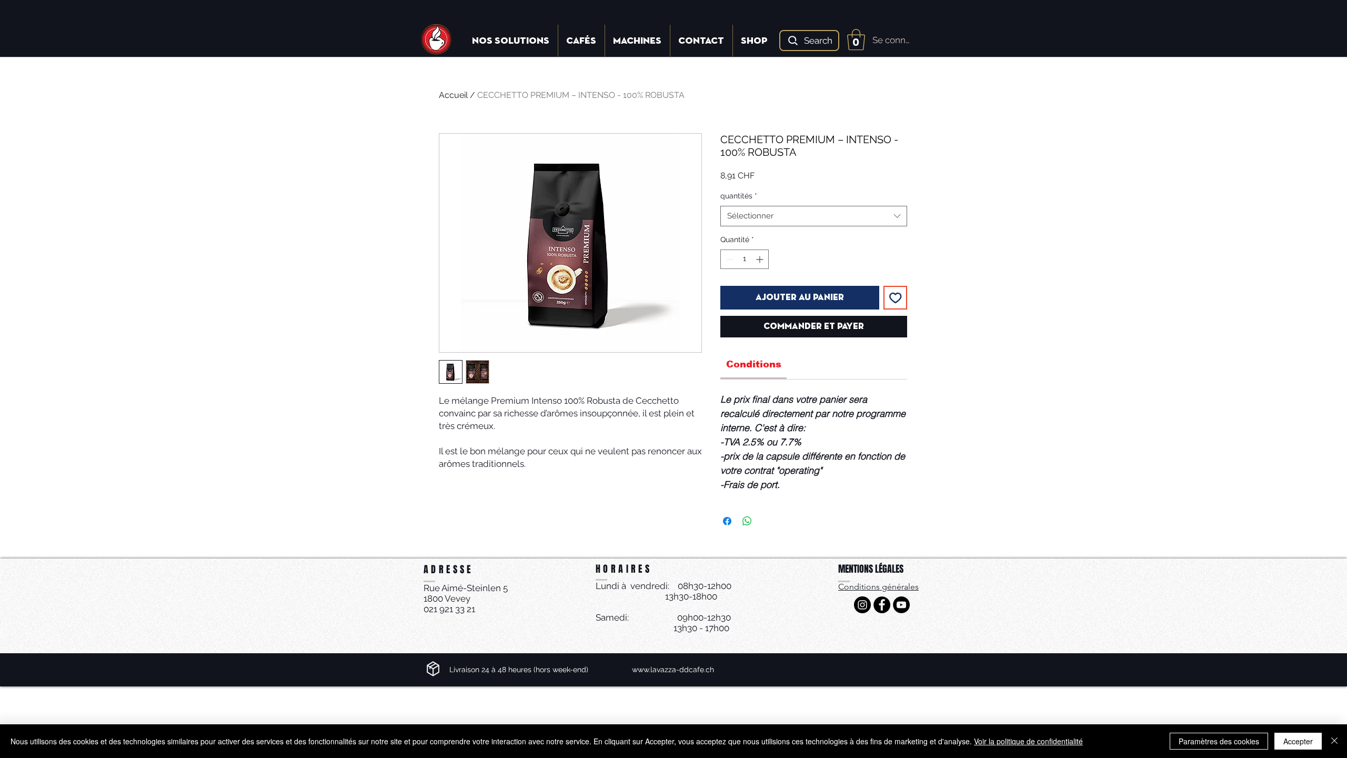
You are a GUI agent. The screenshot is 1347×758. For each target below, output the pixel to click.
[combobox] (813, 216)
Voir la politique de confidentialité (1028, 741)
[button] (856, 39)
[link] (753, 364)
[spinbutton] (744, 259)
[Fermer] (1334, 741)
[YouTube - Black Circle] (901, 604)
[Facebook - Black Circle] (881, 604)
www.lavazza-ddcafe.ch (673, 669)
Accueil (453, 95)
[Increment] (760, 259)
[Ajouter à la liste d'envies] (895, 298)
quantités (738, 196)
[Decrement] (728, 259)
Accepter (1298, 741)
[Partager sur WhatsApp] (747, 521)
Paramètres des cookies (1219, 741)
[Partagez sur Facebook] (727, 521)
